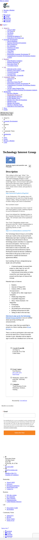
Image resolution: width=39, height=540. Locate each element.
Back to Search (10, 156)
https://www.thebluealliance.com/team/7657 (18, 230)
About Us (6, 28)
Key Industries (11, 46)
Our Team (10, 31)
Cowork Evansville (12, 72)
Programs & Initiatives (13, 36)
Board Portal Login (12, 487)
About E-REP (11, 30)
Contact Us (10, 52)
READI (9, 80)
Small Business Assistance (14, 60)
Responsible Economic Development (17, 54)
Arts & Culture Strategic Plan (15, 88)
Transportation (11, 49)
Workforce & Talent (13, 47)
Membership (7, 91)
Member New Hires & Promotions (17, 100)
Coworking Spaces (12, 65)
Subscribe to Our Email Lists (15, 38)
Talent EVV (10, 78)
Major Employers (12, 44)
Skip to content (4, 1)
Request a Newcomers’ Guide (15, 70)
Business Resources (13, 62)
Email (6, 411)
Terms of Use (10, 520)
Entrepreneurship (11, 500)
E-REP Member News (13, 98)
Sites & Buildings (12, 41)
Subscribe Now (19, 433)
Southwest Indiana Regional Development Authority (22, 90)
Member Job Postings (13, 103)
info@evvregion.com (11, 470)
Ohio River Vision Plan (14, 82)
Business (6, 59)
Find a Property (11, 498)
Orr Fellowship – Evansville (15, 75)
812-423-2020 (9, 466)
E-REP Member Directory (14, 96)
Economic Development (11, 39)
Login (5, 12)
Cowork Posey (11, 74)
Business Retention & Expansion (16, 43)
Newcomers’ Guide (12, 508)
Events (6, 109)
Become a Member (9, 10)
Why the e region (12, 495)
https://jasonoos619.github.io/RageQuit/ (17, 193)
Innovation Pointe (12, 64)
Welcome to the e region (14, 69)
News (5, 108)
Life (5, 67)
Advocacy (10, 34)
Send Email (16, 374)
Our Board (10, 33)
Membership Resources (14, 95)
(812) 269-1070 (17, 373)
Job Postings (10, 509)
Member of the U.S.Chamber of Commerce (12, 474)
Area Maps (10, 51)
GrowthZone (23, 400)
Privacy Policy (11, 519)
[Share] (30, 166)
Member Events (11, 101)
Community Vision (9, 77)
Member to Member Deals (14, 105)
